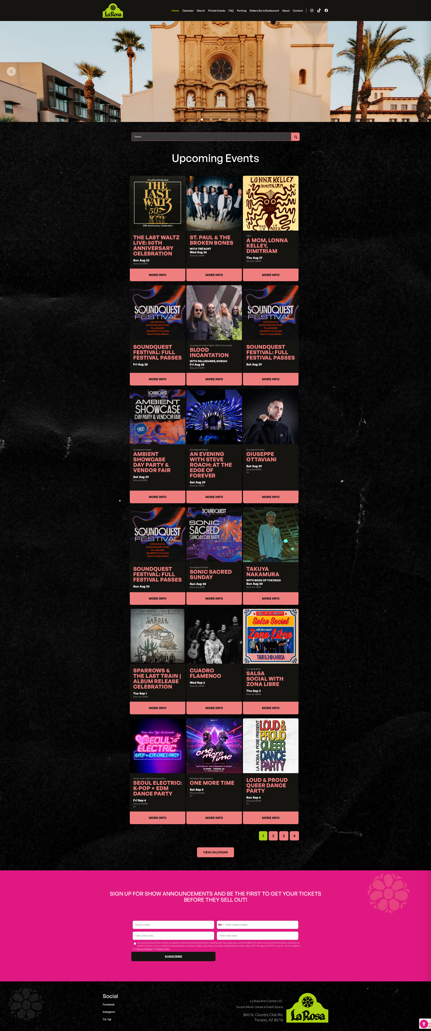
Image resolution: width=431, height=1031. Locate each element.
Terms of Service (144, 948)
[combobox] (221, 925)
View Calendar (215, 852)
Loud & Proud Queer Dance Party (267, 785)
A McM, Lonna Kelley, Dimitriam (267, 245)
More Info (157, 275)
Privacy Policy (163, 948)
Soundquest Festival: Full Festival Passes (157, 352)
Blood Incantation (209, 352)
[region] (215, 71)
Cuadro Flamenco (205, 673)
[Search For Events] (295, 137)
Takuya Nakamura (262, 571)
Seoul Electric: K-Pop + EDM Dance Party (157, 788)
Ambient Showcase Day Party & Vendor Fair (152, 462)
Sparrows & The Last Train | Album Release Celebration (157, 678)
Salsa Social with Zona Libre (265, 678)
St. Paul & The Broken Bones (211, 240)
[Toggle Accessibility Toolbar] (423, 1023)
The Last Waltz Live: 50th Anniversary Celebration (156, 245)
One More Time (212, 782)
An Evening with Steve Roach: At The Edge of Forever (211, 465)
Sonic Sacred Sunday (211, 574)
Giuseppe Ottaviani (261, 457)
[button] (11, 71)
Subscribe (173, 956)
